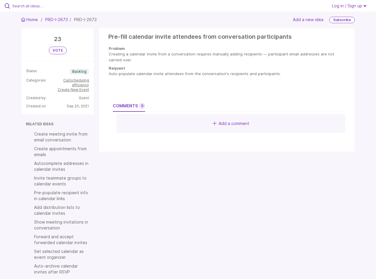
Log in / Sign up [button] (347, 5)
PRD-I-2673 (56, 19)
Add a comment (234, 123)
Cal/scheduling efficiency (76, 82)
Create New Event (73, 89)
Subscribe (342, 20)
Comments (128, 105)
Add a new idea (308, 19)
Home (32, 19)
